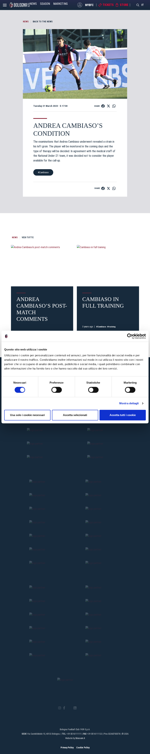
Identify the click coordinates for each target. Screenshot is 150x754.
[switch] (56, 390)
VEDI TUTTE (28, 237)
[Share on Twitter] (108, 106)
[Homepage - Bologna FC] (20, 5)
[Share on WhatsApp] (114, 106)
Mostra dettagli (129, 403)
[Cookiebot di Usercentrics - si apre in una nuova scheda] (130, 336)
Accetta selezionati (75, 415)
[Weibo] (90, 708)
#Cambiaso (43, 172)
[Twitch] (85, 708)
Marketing (60, 3)
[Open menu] (5, 6)
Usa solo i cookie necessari (27, 415)
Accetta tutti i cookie (123, 415)
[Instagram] (59, 708)
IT (142, 4)
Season (45, 3)
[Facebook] (64, 708)
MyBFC (89, 5)
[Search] (137, 5)
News (33, 3)
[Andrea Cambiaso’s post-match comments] (42, 265)
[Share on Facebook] (103, 106)
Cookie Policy (82, 747)
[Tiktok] (80, 708)
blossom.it (80, 738)
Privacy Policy (67, 747)
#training (111, 327)
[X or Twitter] (69, 708)
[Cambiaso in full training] (108, 265)
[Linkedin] (75, 708)
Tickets (108, 5)
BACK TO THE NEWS (42, 21)
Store (124, 5)
